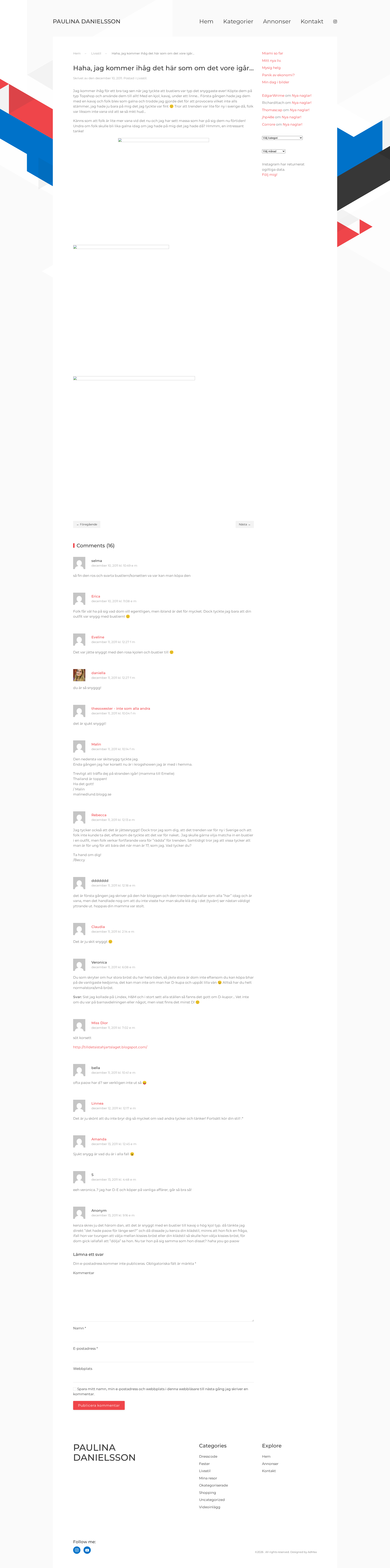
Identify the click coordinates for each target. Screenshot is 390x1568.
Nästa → (245, 524)
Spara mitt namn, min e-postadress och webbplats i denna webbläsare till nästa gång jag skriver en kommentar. (160, 1391)
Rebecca (98, 815)
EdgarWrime (273, 95)
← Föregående (86, 524)
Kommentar (83, 1273)
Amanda (98, 1139)
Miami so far (272, 53)
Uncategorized (212, 1500)
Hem (206, 21)
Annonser (277, 21)
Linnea (97, 1103)
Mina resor (208, 1478)
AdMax (312, 1552)
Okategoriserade (213, 1485)
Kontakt (312, 21)
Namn (79, 1328)
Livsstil (141, 78)
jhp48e (268, 117)
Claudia (98, 927)
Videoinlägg (209, 1507)
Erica (95, 596)
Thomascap (272, 110)
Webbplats (82, 1369)
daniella (98, 673)
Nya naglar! (301, 95)
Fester (204, 1464)
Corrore (268, 124)
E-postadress (85, 1348)
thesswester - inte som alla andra (120, 708)
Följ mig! (269, 175)
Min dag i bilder (275, 82)
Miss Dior (99, 1023)
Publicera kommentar (99, 1405)
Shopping (207, 1493)
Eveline (97, 637)
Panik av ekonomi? (278, 75)
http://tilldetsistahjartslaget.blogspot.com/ (110, 1047)
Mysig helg (271, 68)
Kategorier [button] (238, 21)
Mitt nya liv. (271, 61)
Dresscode (208, 1456)
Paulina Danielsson (86, 21)
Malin (96, 744)
